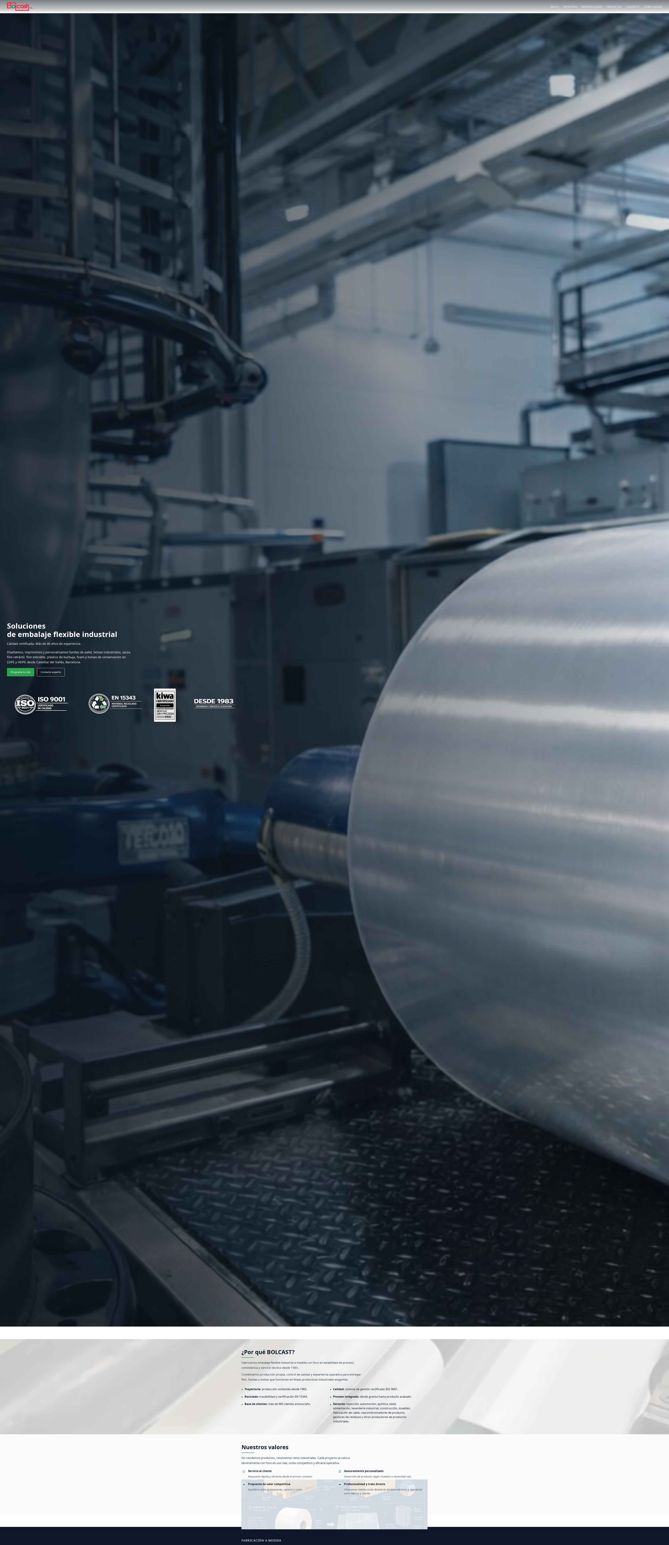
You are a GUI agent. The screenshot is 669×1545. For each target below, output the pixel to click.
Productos (614, 6)
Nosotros (570, 6)
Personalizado (591, 6)
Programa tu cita (20, 672)
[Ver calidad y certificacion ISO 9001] (42, 705)
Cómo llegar (653, 6)
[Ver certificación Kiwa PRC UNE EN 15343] (115, 705)
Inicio (555, 6)
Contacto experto (51, 672)
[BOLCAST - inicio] (20, 6)
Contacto (633, 6)
